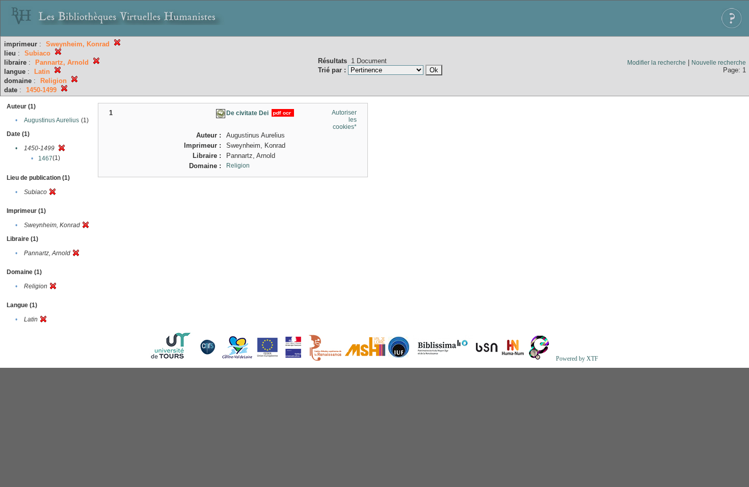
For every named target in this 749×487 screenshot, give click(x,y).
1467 (45, 158)
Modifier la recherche (656, 62)
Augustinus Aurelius (51, 120)
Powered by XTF (577, 358)
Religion (238, 165)
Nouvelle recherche (718, 62)
